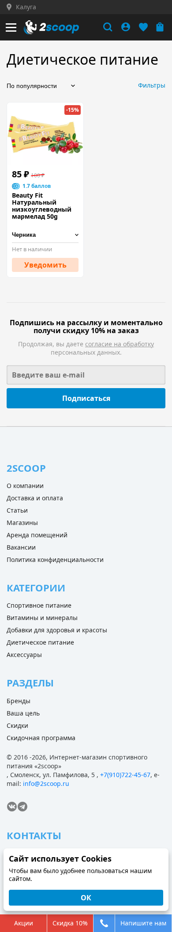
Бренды (18, 701)
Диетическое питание (40, 642)
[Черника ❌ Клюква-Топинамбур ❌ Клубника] (45, 235)
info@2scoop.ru (46, 783)
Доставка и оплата (35, 498)
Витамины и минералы (42, 617)
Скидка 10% (70, 923)
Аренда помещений (37, 535)
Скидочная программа (41, 738)
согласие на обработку (119, 344)
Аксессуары (24, 654)
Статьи (17, 510)
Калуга (26, 7)
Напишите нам (143, 923)
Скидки (17, 725)
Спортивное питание (39, 605)
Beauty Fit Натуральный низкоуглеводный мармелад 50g (41, 206)
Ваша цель (23, 713)
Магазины (22, 522)
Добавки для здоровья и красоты (57, 630)
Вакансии (21, 547)
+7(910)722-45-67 (125, 775)
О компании (25, 485)
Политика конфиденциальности (55, 559)
